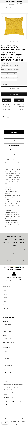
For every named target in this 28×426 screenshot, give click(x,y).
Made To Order (14, 150)
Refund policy (10, 416)
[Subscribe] (23, 260)
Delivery (5, 297)
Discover (5, 321)
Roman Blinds (7, 331)
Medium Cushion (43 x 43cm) (10, 69)
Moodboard (6, 355)
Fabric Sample (6, 100)
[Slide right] (17, 41)
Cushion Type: (5, 63)
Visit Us (5, 311)
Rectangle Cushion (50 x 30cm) (10, 78)
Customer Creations (9, 358)
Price (2, 84)
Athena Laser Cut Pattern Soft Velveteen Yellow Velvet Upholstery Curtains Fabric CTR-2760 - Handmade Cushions (13, 10)
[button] (3, 4)
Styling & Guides (8, 369)
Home (2, 7)
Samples (14, 136)
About (5, 294)
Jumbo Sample (19, 100)
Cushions (5, 335)
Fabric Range (7, 338)
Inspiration (6, 351)
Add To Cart (14, 94)
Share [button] (8, 117)
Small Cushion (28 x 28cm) (9, 65)
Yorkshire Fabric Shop (16, 414)
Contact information (10, 421)
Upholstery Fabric (8, 342)
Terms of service (9, 418)
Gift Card (5, 362)
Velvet (8, 7)
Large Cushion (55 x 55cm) (9, 73)
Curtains (5, 328)
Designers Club (7, 365)
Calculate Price (14, 88)
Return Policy (7, 304)
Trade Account (7, 372)
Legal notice (21, 421)
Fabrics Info (14, 132)
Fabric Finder (7, 324)
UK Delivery (14, 141)
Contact (5, 308)
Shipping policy (20, 418)
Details (14, 154)
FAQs (4, 301)
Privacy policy (19, 416)
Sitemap (14, 424)
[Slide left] (10, 41)
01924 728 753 (7, 381)
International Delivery (14, 145)
